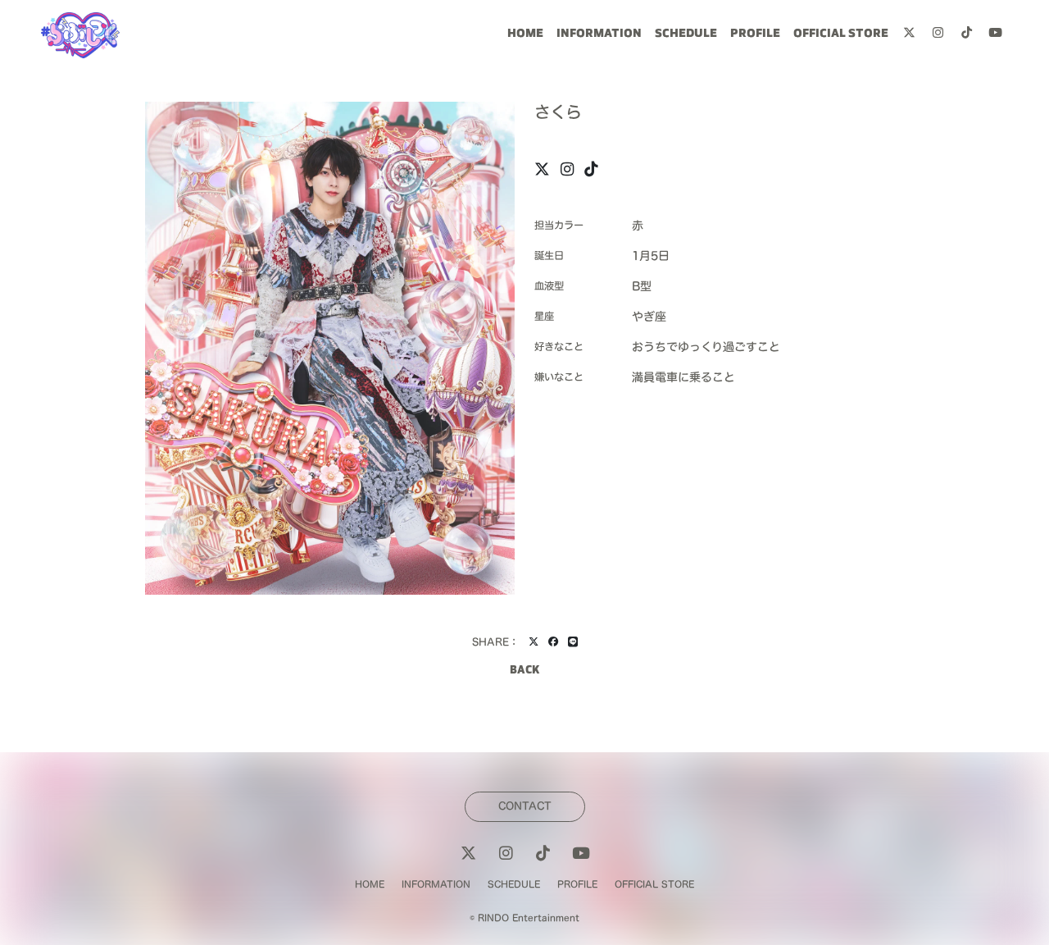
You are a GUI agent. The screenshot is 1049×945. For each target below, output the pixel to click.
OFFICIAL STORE (840, 35)
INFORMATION (599, 35)
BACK (524, 671)
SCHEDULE (686, 35)
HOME (525, 35)
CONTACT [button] (525, 806)
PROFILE (755, 35)
